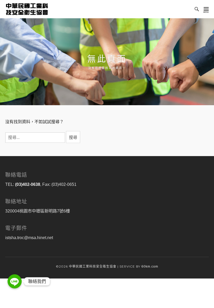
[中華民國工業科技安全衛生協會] (27, 9)
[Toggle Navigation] (206, 9)
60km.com (149, 266)
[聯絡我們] (15, 281)
